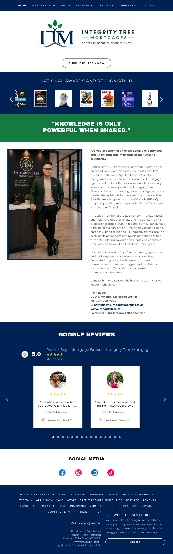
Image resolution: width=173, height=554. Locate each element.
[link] (86, 34)
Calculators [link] (66, 500)
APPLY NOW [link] (129, 5)
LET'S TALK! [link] (106, 5)
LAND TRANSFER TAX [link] (35, 506)
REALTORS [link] (130, 506)
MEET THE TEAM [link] (43, 5)
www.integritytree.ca (106, 309)
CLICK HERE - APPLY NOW (86, 63)
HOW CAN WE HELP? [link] (138, 494)
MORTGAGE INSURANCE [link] (70, 506)
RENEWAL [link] (114, 494)
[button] (84, 5)
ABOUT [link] (65, 5)
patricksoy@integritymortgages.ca (118, 305)
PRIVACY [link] (146, 506)
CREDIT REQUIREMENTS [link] (96, 500)
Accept (135, 542)
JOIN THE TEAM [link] (59, 511)
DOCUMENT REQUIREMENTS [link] (136, 500)
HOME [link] (22, 5)
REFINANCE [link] (96, 494)
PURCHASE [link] (77, 494)
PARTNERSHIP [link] (83, 511)
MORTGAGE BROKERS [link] (104, 506)
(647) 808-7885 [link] (93, 523)
